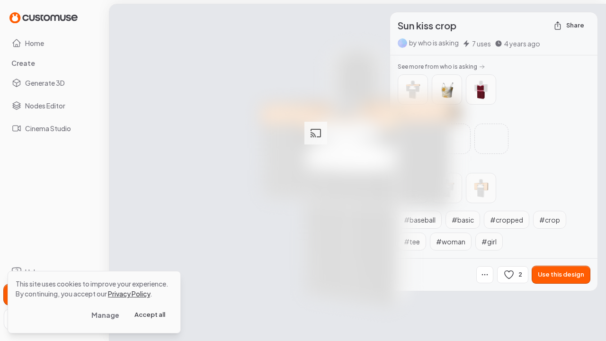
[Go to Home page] (43, 17)
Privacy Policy (129, 293)
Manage (105, 315)
